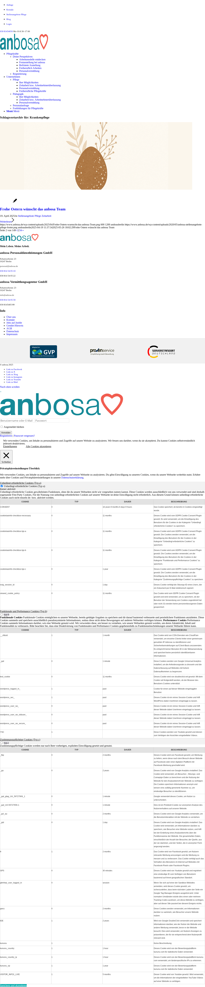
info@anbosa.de (7, 295)
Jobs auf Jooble (14, 322)
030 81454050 (6, 31)
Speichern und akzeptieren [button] (13, 985)
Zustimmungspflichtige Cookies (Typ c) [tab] (20, 739)
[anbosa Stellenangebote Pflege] (41, 42)
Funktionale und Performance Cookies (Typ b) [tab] (23, 611)
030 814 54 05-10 (8, 271)
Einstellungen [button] (10, 446)
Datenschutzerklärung (72, 477)
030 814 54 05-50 (8, 300)
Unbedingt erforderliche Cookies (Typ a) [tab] (20, 483)
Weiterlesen (6, 221)
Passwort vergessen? (24, 435)
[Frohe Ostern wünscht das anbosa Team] (96, 188)
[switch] (2, 614)
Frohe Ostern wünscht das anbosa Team (33, 209)
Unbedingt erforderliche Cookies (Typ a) (24, 486)
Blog (8, 19)
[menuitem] (105, 5)
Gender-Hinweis (14, 325)
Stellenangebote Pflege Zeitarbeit (34, 216)
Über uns (11, 317)
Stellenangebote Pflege (16, 14)
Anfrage (9, 5)
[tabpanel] (102, 550)
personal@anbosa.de (9, 266)
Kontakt (9, 9)
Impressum (11, 334)
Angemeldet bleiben (13, 427)
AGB (9, 328)
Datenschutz (12, 331)
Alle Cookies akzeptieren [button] (38, 446)
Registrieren (6, 435)
